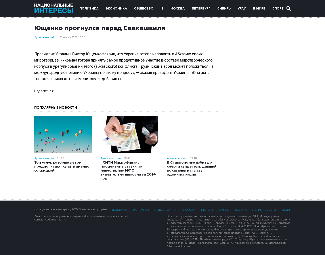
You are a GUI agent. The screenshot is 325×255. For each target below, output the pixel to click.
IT (162, 8)
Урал (242, 8)
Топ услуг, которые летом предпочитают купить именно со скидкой (62, 166)
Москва (177, 8)
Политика (89, 8)
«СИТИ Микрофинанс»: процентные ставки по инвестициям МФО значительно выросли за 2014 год (128, 170)
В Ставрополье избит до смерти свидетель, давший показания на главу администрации (191, 168)
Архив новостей (44, 37)
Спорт (278, 8)
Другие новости (264, 210)
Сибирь (224, 8)
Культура (240, 210)
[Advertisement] (262, 87)
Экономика (116, 8)
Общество (143, 8)
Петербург (201, 8)
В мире (259, 8)
